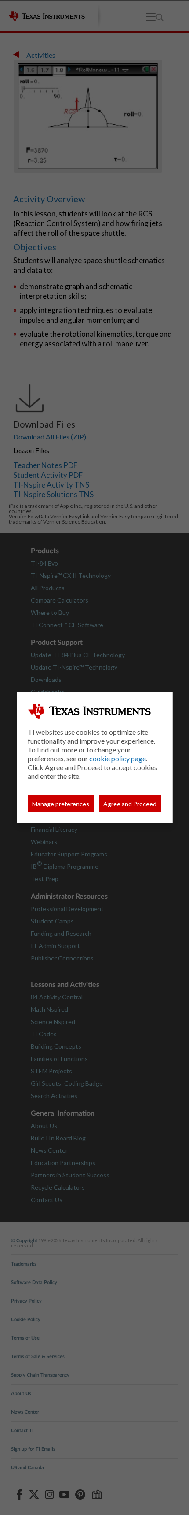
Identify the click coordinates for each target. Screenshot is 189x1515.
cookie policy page (117, 758)
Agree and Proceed (129, 804)
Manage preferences (60, 804)
